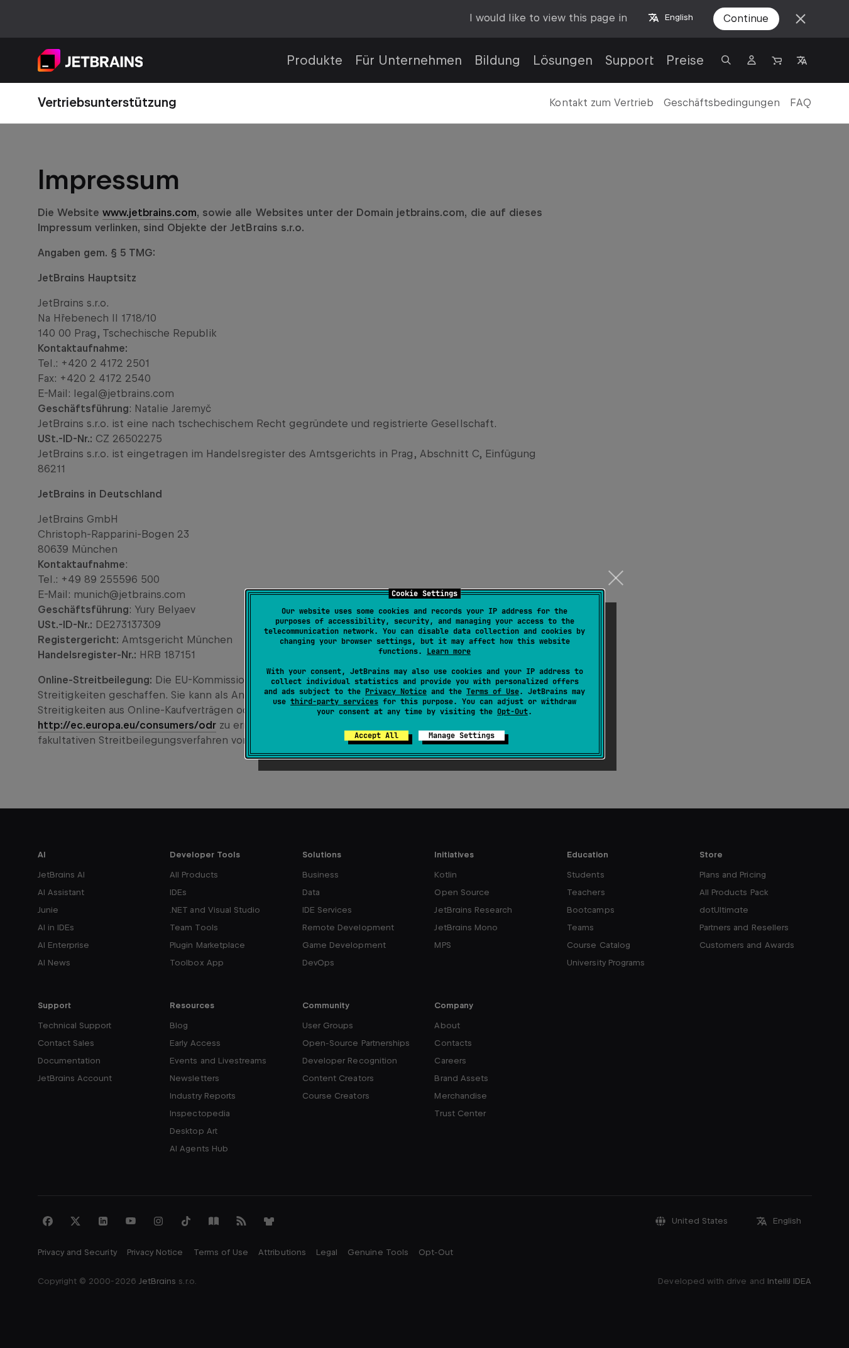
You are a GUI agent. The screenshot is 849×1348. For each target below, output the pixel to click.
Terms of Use (492, 692)
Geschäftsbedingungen (722, 103)
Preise (685, 60)
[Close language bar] (800, 19)
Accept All (376, 736)
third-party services (334, 702)
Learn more (449, 651)
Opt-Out (512, 712)
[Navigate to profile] (752, 60)
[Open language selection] (802, 60)
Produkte (314, 60)
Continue (746, 18)
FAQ (800, 103)
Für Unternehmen (408, 60)
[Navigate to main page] (90, 60)
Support (629, 60)
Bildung (497, 60)
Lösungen (563, 60)
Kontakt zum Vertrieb (601, 103)
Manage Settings (462, 736)
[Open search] (726, 60)
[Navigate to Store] (777, 60)
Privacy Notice (396, 692)
